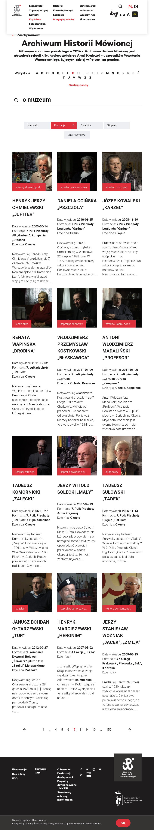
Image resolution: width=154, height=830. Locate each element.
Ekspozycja (35, 5)
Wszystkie (22, 73)
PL (130, 6)
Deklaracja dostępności (65, 775)
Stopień (111, 125)
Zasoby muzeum (29, 35)
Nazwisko (33, 125)
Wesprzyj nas (87, 14)
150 (108, 729)
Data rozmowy (76, 134)
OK (123, 823)
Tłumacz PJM (40, 770)
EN (136, 6)
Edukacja (58, 14)
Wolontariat (87, 10)
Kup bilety (35, 19)
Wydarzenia (36, 28)
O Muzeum (64, 769)
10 (94, 729)
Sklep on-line (87, 19)
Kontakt (33, 14)
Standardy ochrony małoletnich (64, 796)
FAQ (14, 778)
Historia (58, 5)
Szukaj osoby (78, 85)
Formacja (59, 125)
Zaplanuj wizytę (38, 10)
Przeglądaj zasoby (63, 19)
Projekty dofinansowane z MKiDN (67, 784)
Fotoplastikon (37, 23)
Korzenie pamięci (63, 10)
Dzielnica (86, 125)
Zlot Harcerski (88, 5)
